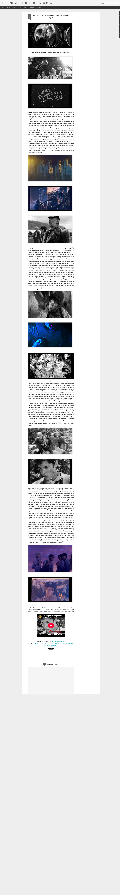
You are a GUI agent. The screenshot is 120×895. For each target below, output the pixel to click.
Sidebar (26, 7)
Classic (3, 7)
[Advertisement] (84, 41)
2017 (35, 644)
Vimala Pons (54, 645)
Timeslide (38, 7)
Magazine (14, 7)
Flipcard (8, 7)
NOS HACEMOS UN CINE (59, 641)
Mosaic (20, 7)
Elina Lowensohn (60, 644)
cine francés (51, 644)
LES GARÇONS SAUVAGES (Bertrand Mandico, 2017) (51, 16)
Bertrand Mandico (42, 644)
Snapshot (31, 7)
